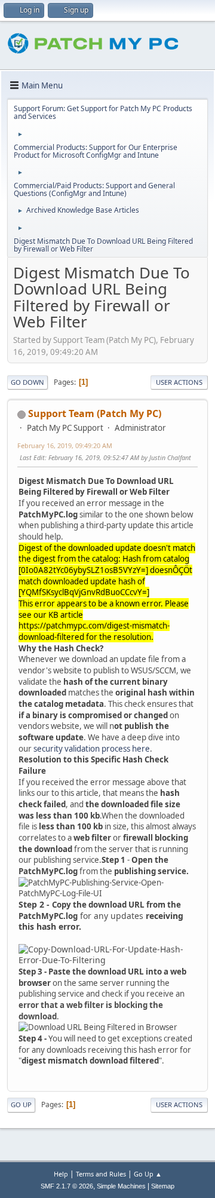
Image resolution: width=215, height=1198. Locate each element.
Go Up (21, 1104)
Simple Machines (121, 1186)
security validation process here (91, 748)
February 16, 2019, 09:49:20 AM (64, 445)
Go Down (27, 382)
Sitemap (162, 1186)
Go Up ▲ (148, 1173)
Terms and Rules (101, 1173)
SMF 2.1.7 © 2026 (67, 1186)
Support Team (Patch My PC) (94, 413)
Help (61, 1173)
